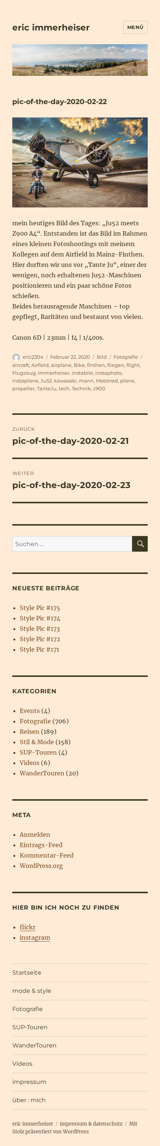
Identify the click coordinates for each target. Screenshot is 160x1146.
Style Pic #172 (40, 639)
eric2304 (33, 357)
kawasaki (65, 381)
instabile (82, 373)
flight (133, 365)
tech (64, 388)
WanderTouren (42, 773)
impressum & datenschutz (91, 1124)
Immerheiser (54, 373)
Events (30, 710)
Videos (29, 762)
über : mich (29, 1100)
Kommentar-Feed (47, 855)
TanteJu (47, 388)
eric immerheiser (51, 27)
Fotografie (125, 357)
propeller (23, 388)
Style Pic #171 (39, 649)
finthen (96, 365)
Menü (135, 27)
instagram (35, 937)
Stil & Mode (37, 742)
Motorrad (107, 381)
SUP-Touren (38, 752)
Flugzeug (24, 373)
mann (86, 381)
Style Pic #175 (40, 607)
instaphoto (108, 373)
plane (127, 381)
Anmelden (35, 834)
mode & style (31, 990)
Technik (81, 388)
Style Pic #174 (40, 618)
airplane (61, 365)
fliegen (115, 365)
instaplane (25, 381)
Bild (102, 357)
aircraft (20, 365)
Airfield (40, 365)
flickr (27, 927)
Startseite (26, 972)
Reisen (29, 731)
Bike (79, 365)
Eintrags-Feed (41, 845)
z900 (99, 388)
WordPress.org (41, 865)
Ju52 (46, 381)
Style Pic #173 (40, 628)
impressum (29, 1081)
